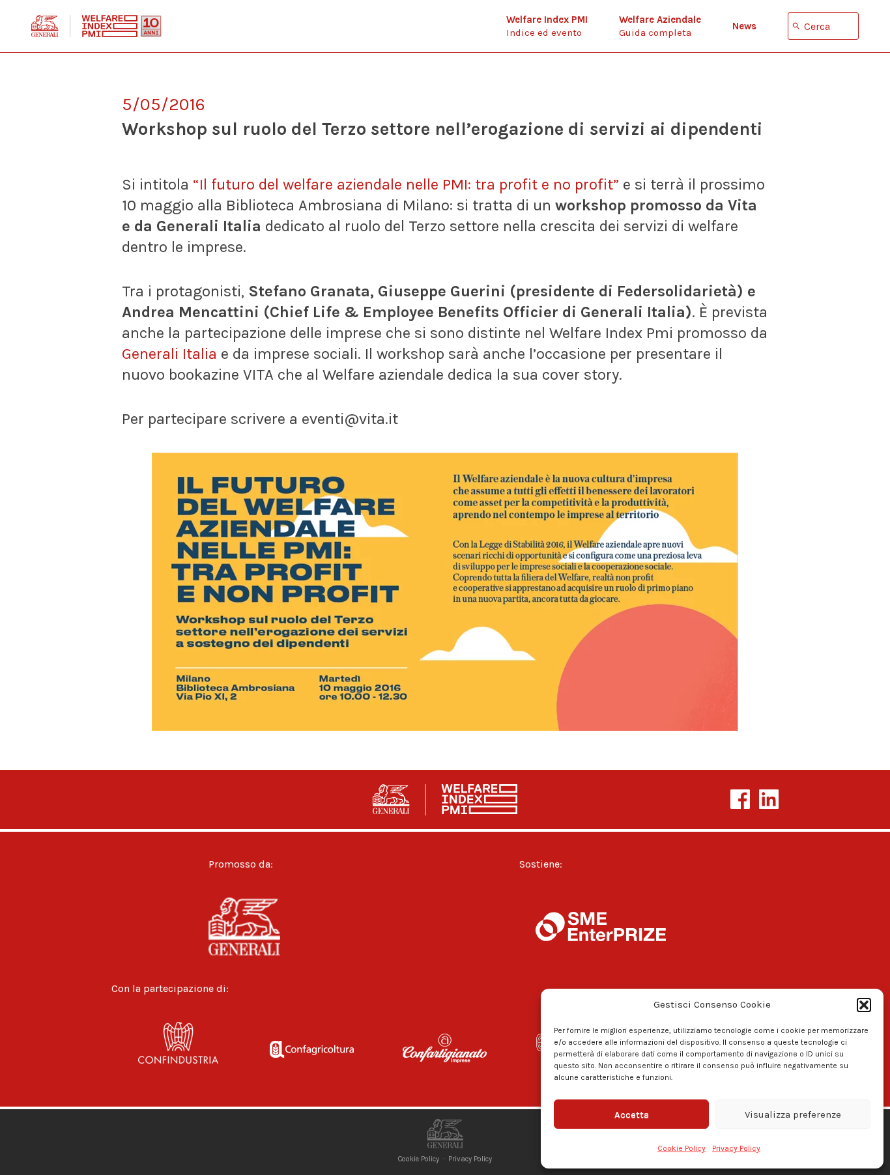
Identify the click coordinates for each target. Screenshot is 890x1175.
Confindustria (178, 1051)
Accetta (631, 1114)
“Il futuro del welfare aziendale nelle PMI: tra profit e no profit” (406, 184)
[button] (863, 1005)
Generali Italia (169, 354)
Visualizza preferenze (793, 1114)
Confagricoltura (312, 1051)
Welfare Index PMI (96, 26)
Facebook (740, 799)
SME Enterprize (600, 927)
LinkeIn (769, 799)
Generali (267, 927)
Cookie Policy (681, 1148)
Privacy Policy (736, 1148)
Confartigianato (445, 1051)
